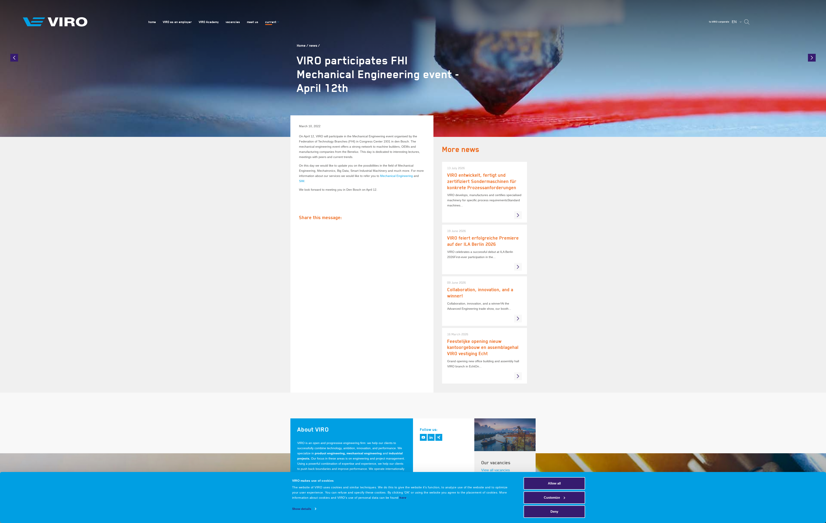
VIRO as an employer (177, 22)
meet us (252, 22)
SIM (301, 181)
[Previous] (14, 58)
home (152, 22)
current (270, 22)
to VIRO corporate (719, 21)
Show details (301, 509)
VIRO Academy (209, 22)
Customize (552, 497)
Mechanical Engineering (396, 176)
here (402, 497)
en (734, 22)
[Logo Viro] (81, 21)
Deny (554, 511)
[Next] (812, 58)
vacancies (233, 22)
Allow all (554, 483)
